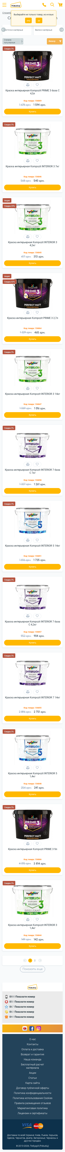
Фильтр (52, 41)
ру (39, 20)
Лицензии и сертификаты (32, 1113)
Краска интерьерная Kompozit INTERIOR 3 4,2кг (32, 244)
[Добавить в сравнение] (28, 85)
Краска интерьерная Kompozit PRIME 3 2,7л (32, 318)
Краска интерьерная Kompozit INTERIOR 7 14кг (32, 697)
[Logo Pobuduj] (24, 4)
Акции (32, 1072)
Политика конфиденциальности (32, 1093)
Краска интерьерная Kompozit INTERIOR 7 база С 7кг (32, 471)
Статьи (32, 1077)
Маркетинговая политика (33, 1108)
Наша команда (32, 1059)
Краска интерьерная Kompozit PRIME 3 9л (32, 849)
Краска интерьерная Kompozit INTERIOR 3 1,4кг (32, 927)
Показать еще (33, 969)
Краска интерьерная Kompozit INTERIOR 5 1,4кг (32, 775)
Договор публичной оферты (32, 1088)
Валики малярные (43, 30)
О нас (32, 1039)
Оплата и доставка (32, 1049)
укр (28, 20)
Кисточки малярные (13, 30)
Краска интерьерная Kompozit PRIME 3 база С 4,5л (32, 92)
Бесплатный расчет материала (32, 1066)
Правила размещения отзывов (32, 1103)
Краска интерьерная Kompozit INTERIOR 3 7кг (32, 166)
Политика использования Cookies (32, 1098)
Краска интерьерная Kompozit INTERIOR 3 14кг (32, 393)
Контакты (32, 1044)
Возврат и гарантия (32, 1054)
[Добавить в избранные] (37, 85)
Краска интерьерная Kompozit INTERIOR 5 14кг (32, 545)
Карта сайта (32, 1082)
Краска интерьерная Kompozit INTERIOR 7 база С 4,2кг (32, 623)
